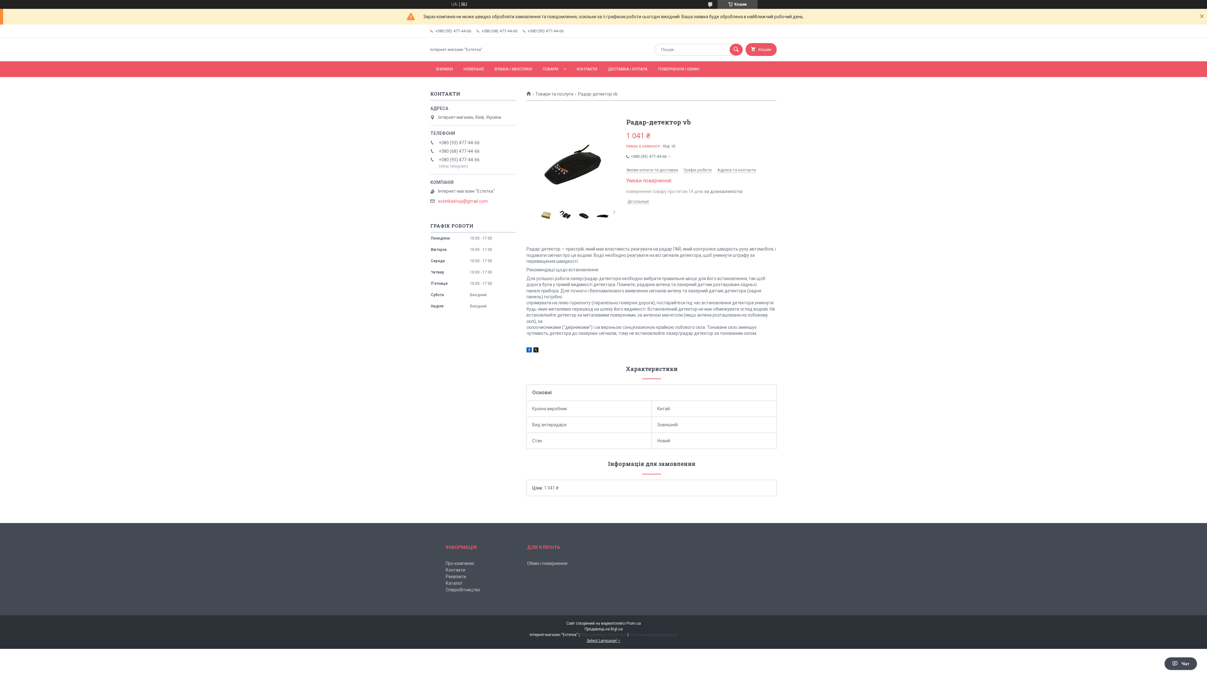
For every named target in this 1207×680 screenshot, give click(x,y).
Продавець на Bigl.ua (604, 629)
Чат (1185, 663)
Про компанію (460, 563)
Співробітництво (463, 589)
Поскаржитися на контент (604, 635)
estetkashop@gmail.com (463, 201)
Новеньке (474, 69)
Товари (550, 69)
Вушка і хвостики (513, 69)
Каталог (454, 583)
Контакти (587, 69)
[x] (535, 350)
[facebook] (529, 350)
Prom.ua (633, 623)
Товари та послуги (554, 94)
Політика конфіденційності (654, 635)
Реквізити (456, 576)
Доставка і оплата (628, 69)
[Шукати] (736, 50)
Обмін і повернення (547, 563)
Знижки (444, 69)
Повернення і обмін (678, 69)
